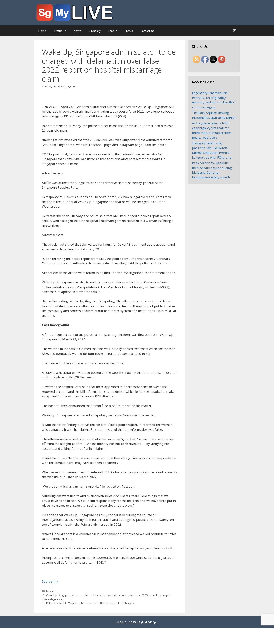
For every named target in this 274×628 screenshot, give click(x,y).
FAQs (129, 31)
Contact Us (147, 31)
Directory (95, 31)
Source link (50, 581)
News (77, 31)
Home (42, 31)
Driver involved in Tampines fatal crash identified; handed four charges (90, 603)
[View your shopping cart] (234, 30)
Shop (111, 31)
